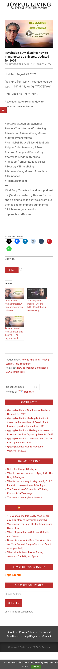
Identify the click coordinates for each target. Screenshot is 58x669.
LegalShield (13, 575)
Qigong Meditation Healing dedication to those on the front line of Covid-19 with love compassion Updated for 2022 (28, 422)
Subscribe (13, 603)
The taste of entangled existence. (25, 497)
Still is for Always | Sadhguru (22, 469)
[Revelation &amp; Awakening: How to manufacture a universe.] (14, 293)
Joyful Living (25, 647)
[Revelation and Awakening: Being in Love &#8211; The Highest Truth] (14, 321)
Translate (29, 391)
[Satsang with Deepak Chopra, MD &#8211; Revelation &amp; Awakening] (37, 293)
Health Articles (30, 508)
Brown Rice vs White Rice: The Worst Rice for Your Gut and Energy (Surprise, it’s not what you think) (29, 544)
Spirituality (44, 64)
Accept (36, 666)
